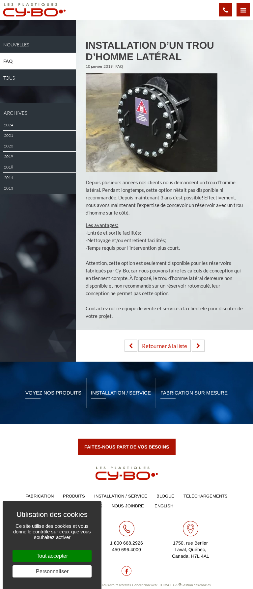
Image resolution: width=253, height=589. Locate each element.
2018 (8, 167)
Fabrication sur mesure (194, 393)
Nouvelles (16, 44)
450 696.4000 (126, 549)
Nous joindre (128, 505)
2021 (8, 135)
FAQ (8, 61)
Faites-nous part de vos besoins (126, 446)
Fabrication (39, 496)
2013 (8, 188)
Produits (74, 496)
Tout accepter (52, 556)
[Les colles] (198, 346)
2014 (8, 177)
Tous (9, 77)
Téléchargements (205, 496)
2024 (8, 125)
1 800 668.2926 (126, 543)
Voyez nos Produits (53, 393)
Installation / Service (121, 393)
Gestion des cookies (196, 585)
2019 (8, 156)
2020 (8, 146)
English (164, 505)
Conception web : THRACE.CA (155, 585)
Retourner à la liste (164, 346)
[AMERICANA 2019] (131, 346)
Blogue (165, 496)
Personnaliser (52, 571)
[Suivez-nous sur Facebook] (126, 571)
